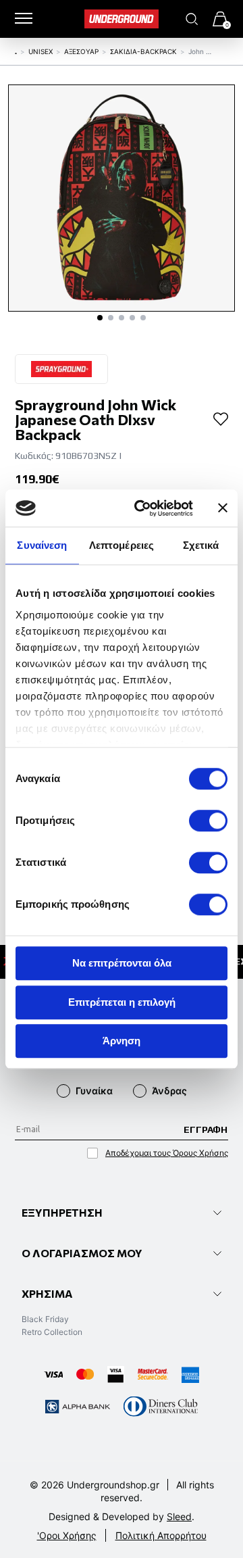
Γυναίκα (94, 1090)
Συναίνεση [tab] (42, 545)
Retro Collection (52, 1332)
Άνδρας (169, 1090)
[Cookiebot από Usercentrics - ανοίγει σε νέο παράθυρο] (142, 508)
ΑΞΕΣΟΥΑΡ (81, 51)
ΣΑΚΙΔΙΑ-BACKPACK (143, 51)
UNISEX (40, 51)
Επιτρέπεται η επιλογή (122, 1002)
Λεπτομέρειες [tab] (121, 545)
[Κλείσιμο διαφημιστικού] (222, 508)
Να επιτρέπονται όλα (121, 963)
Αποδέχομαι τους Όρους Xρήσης (166, 1153)
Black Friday (45, 1319)
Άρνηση (121, 1040)
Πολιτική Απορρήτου (161, 1535)
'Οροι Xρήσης (67, 1535)
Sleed (179, 1516)
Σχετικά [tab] (201, 545)
